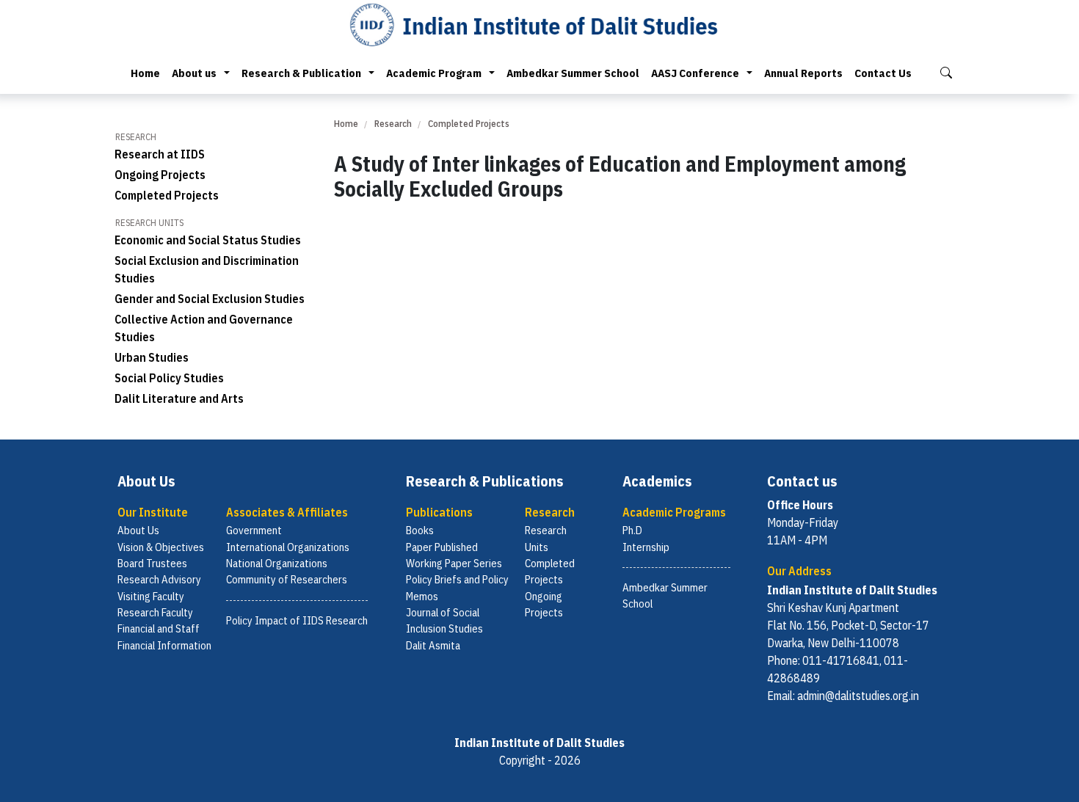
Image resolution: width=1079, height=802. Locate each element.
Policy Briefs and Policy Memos (457, 587)
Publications (439, 512)
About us (194, 72)
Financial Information (164, 645)
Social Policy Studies (169, 378)
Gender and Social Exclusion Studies (210, 298)
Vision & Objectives (160, 547)
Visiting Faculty (150, 596)
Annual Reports (803, 72)
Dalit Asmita (433, 645)
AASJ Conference (695, 72)
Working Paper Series (454, 563)
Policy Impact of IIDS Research (297, 620)
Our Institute (152, 512)
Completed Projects (167, 195)
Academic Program (434, 72)
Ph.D (632, 530)
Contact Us (883, 72)
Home (145, 72)
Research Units (546, 538)
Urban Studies (152, 357)
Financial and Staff (158, 628)
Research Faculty (155, 612)
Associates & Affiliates (287, 512)
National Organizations (276, 563)
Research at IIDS (160, 154)
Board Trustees (152, 563)
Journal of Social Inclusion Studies (444, 620)
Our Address (799, 571)
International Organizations (287, 547)
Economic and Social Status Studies (208, 240)
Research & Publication (301, 72)
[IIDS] (539, 24)
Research (393, 123)
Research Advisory (159, 579)
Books (420, 530)
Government (254, 530)
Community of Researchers (286, 579)
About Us (138, 530)
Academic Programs (674, 512)
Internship (645, 547)
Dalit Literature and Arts (179, 398)
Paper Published (442, 547)
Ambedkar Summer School (572, 72)
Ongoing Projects (160, 174)
